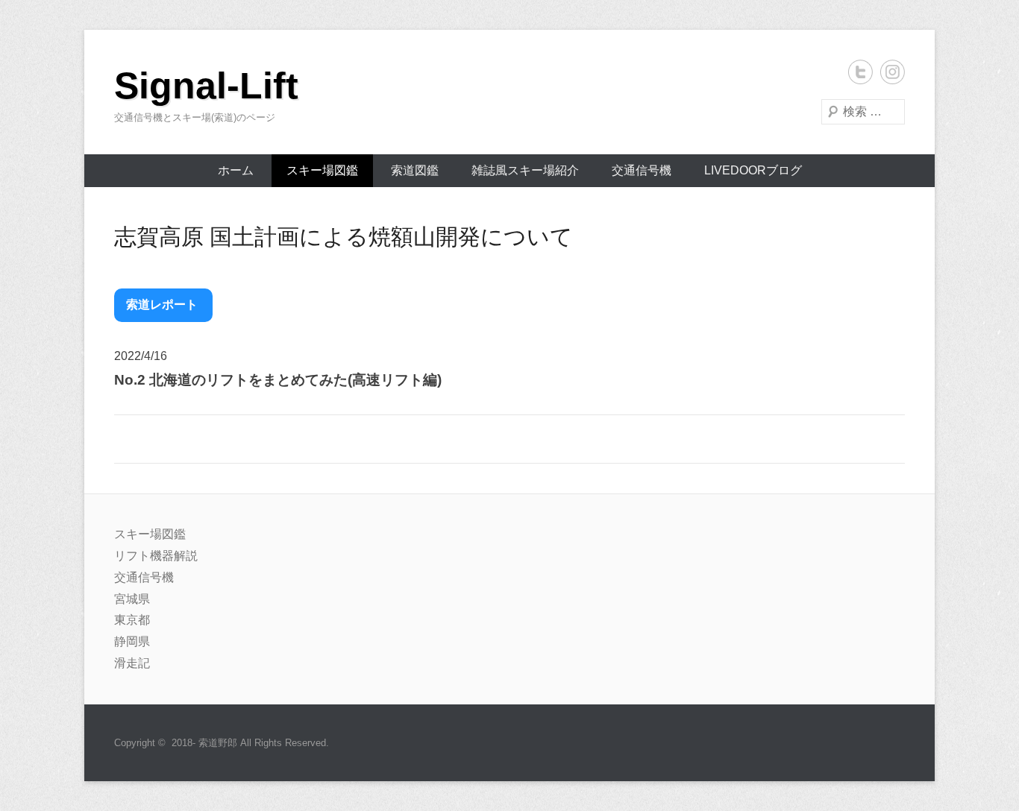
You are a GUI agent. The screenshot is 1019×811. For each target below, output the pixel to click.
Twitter (860, 72)
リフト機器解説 (156, 555)
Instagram (892, 72)
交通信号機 (641, 170)
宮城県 (132, 599)
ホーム (236, 170)
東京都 (132, 619)
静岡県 (132, 641)
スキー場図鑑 (322, 170)
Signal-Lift (206, 86)
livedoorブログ (753, 170)
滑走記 (132, 663)
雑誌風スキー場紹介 (525, 170)
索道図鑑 (415, 170)
